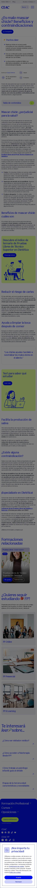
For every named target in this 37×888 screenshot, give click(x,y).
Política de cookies (15, 872)
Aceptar (18, 877)
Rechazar (18, 882)
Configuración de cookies (16, 866)
